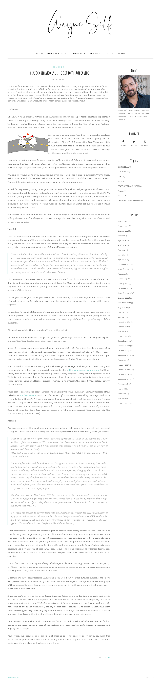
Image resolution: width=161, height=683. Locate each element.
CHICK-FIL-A (58, 67)
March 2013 (122, 279)
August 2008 (123, 384)
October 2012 (123, 298)
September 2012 (124, 303)
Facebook (123, 145)
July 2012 (121, 312)
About (39, 54)
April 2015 (122, 245)
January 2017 (123, 226)
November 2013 (124, 269)
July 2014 (121, 250)
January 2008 (123, 403)
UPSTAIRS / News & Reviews (129, 200)
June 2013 (122, 274)
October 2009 (123, 350)
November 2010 (124, 322)
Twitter (134, 145)
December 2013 (124, 264)
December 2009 (124, 341)
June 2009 (122, 360)
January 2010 (123, 336)
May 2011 (121, 317)
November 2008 (124, 370)
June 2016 (122, 236)
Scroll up (149, 677)
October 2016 (123, 231)
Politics (121, 191)
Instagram (144, 145)
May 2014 (122, 255)
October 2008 (123, 374)
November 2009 (124, 346)
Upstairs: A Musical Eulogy (86, 54)
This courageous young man (84, 370)
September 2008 (124, 379)
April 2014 (122, 260)
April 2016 (122, 240)
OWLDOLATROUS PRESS (128, 186)
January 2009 (123, 365)
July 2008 (122, 389)
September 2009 (124, 355)
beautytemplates (13, 677)
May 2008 (122, 398)
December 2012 (124, 288)
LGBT (120, 176)
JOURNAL (122, 172)
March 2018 (123, 221)
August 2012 (123, 307)
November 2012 (124, 293)
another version (28, 395)
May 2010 (122, 331)
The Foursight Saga (115, 54)
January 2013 (123, 283)
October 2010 (123, 327)
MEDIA (121, 181)
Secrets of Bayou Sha (58, 54)
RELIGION (122, 196)
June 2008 (122, 393)
